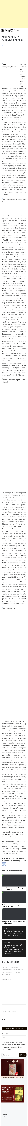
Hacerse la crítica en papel (9, 1119)
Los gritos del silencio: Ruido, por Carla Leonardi (13, 888)
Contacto (5, 1114)
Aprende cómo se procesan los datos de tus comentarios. (13, 1047)
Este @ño (6, 1034)
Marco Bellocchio (13, 257)
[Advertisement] (14, 14)
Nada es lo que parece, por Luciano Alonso (11, 905)
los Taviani (20, 339)
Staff (4, 1116)
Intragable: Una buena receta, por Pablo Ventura (13, 922)
